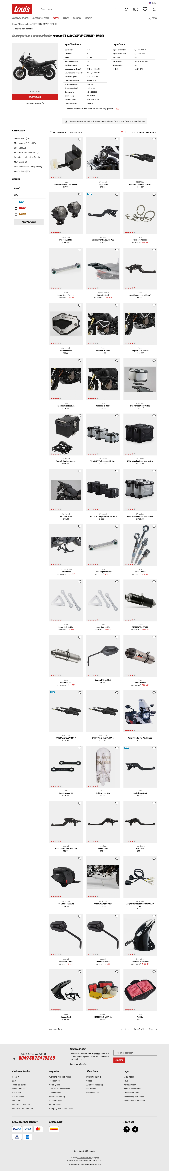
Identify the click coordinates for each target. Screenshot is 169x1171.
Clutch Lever (103, 849)
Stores (89, 1081)
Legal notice (128, 1077)
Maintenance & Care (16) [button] (25, 143)
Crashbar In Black (103, 406)
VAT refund (91, 1089)
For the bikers (55, 1104)
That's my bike (35, 97)
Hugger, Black (66, 1017)
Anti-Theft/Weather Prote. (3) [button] (26, 152)
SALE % (22, 208)
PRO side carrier (66, 516)
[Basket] (154, 9)
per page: (73, 132)
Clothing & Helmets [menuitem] (20, 18)
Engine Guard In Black (66, 406)
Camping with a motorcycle (61, 1108)
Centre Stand (66, 572)
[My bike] (135, 9)
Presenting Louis (93, 1077)
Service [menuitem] (88, 18)
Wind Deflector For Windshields (140, 738)
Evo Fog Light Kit (65, 240)
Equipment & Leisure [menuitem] (40, 18)
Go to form (141, 121)
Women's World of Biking (60, 1077)
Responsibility (92, 1093)
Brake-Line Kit (140, 572)
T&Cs (125, 1081)
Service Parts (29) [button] (22, 138)
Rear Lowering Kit (66, 793)
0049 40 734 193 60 (37, 1058)
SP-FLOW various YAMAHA (66, 738)
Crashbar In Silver (103, 351)
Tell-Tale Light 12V (103, 793)
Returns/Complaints (21, 1104)
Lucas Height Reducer (66, 295)
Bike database (18, 1089)
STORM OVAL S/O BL (140, 627)
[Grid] (122, 132)
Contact (15, 1077)
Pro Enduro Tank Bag (66, 904)
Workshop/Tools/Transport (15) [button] (28, 166)
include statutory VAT (84, 1158)
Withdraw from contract (22, 1108)
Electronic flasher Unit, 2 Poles (65, 185)
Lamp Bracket (103, 185)
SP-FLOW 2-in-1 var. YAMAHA (103, 738)
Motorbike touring (57, 1096)
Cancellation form (131, 1093)
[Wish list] (145, 9)
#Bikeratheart (55, 1093)
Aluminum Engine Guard (103, 904)
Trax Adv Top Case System (140, 406)
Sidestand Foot (66, 351)
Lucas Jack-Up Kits (66, 627)
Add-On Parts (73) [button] (22, 171)
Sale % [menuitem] (56, 18)
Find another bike (33, 103)
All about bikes (55, 1100)
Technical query (19, 1085)
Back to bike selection (24, 29)
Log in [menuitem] (154, 18)
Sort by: (135, 132)
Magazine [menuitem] (77, 18)
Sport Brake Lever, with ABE (140, 295)
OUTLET (22, 214)
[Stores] (126, 9)
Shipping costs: (72, 1160)
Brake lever (140, 849)
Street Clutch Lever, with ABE (103, 240)
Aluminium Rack (103, 295)
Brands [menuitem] (66, 18)
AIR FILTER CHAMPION (103, 1017)
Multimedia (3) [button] (20, 162)
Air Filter (140, 1017)
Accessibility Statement (133, 1096)
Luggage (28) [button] (20, 148)
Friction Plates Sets (140, 240)
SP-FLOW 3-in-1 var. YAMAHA (140, 185)
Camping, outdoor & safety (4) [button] (27, 157)
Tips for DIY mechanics (59, 1089)
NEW (21, 202)
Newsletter (16, 1093)
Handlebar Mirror (65, 962)
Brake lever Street (140, 793)
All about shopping (94, 1085)
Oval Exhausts (65, 683)
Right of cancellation (132, 1089)
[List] (126, 132)
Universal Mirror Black (103, 680)
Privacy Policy (129, 1085)
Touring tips (54, 1081)
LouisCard (16, 1100)
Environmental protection (134, 1100)
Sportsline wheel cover (140, 962)
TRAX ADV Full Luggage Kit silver (103, 461)
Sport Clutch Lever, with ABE (66, 849)
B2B (14, 1081)
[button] (153, 3)
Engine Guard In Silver (140, 351)
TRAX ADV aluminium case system (140, 461)
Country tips (54, 1085)
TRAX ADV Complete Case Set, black (103, 516)
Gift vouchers (18, 1096)
